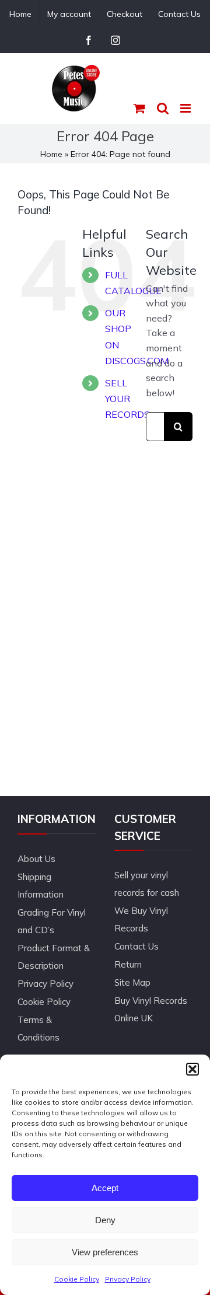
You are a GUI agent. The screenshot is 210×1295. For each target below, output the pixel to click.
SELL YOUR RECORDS (127, 398)
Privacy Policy (127, 1279)
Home (51, 154)
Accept (105, 1188)
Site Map (132, 982)
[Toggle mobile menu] (186, 108)
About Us (36, 858)
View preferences (105, 1252)
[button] (192, 1069)
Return (128, 964)
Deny (105, 1220)
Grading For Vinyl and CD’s (52, 921)
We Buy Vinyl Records (141, 919)
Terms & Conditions (39, 1028)
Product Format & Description (54, 957)
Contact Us (136, 946)
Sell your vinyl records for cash (146, 884)
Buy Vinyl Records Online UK (150, 1009)
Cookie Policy (76, 1279)
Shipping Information (41, 885)
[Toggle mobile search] (163, 108)
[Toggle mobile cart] (139, 108)
